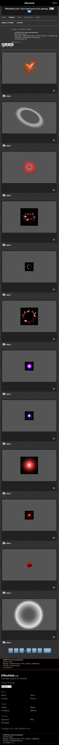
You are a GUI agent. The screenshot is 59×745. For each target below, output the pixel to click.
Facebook (5, 710)
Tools (19, 17)
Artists (37, 17)
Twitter (4, 707)
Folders (12, 17)
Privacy (33, 698)
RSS (32, 719)
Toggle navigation (3, 2)
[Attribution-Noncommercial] (7, 46)
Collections (28, 17)
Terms (32, 695)
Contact (4, 698)
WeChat (33, 710)
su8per (8, 96)
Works (3, 17)
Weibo (32, 707)
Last (47, 650)
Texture (20, 23)
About (3, 695)
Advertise (5, 719)
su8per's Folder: (7, 23)
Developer (5, 722)
